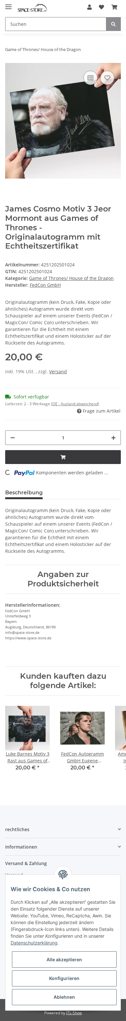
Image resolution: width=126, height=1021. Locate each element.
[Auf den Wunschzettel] (107, 78)
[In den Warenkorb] (63, 457)
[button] (89, 7)
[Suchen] (113, 24)
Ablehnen (64, 997)
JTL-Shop (74, 1013)
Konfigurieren (64, 978)
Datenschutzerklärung (34, 942)
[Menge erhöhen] (113, 438)
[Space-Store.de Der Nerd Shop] (32, 7)
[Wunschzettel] (101, 7)
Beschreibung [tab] (24, 493)
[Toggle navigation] (8, 4)
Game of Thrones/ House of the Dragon (71, 278)
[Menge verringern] (12, 438)
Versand (58, 371)
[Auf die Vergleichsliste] (90, 78)
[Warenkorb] (114, 7)
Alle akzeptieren (64, 959)
